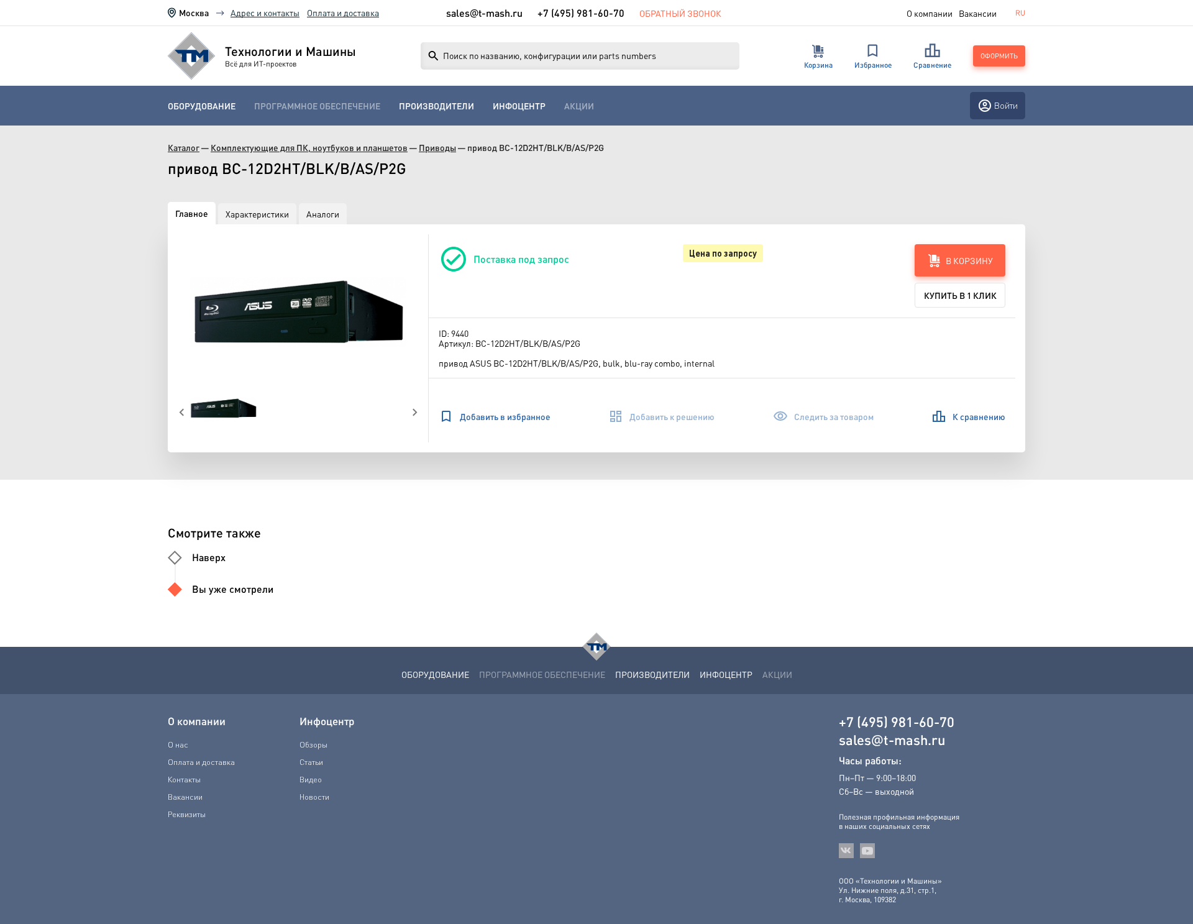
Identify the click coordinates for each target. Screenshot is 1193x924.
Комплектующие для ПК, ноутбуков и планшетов (309, 147)
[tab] (192, 213)
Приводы (437, 147)
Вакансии (978, 13)
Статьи (311, 762)
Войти (1006, 105)
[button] (298, 312)
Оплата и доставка (343, 12)
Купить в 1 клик (960, 295)
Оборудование (201, 106)
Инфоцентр (519, 106)
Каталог (183, 147)
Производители (436, 106)
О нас (178, 744)
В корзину (969, 260)
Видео (310, 779)
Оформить (999, 56)
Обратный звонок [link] (680, 13)
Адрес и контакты (265, 12)
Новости (314, 797)
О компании (930, 13)
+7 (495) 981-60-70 (580, 12)
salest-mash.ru (484, 13)
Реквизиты (187, 814)
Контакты (184, 779)
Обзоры (313, 744)
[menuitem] (201, 106)
